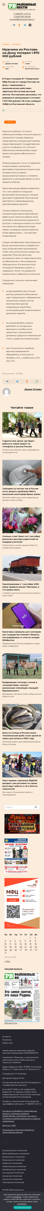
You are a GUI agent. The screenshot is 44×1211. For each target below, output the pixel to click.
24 (6, 950)
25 (11, 950)
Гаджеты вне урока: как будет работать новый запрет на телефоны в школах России (18, 444)
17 (5, 947)
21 (26, 947)
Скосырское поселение (13, 1173)
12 (15, 944)
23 (36, 947)
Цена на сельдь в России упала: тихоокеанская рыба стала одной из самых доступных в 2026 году (21, 736)
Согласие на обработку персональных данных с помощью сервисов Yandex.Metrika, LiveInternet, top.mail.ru (19, 1113)
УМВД (20, 374)
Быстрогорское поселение (14, 1150)
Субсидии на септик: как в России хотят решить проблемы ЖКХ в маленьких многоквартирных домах (21, 491)
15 (30, 944)
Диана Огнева (33, 389)
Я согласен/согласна (23, 1207)
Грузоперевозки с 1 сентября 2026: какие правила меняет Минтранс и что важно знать (20, 587)
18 (11, 947)
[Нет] (41, 1201)
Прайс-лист (7, 1043)
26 (16, 950)
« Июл (7, 961)
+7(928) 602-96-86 (22, 17)
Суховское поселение (12, 1176)
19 (15, 947)
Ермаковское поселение (13, 1157)
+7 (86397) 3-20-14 (22, 14)
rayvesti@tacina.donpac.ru (22, 19)
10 (6, 944)
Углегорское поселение (13, 1182)
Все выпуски (10, 1023)
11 (10, 944)
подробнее (17, 1197)
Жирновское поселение (13, 1160)
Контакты (6, 1037)
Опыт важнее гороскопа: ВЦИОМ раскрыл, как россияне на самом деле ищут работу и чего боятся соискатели (19, 784)
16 (35, 944)
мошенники (9, 374)
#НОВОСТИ (10, 122)
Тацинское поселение (12, 1179)
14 (26, 944)
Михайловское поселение (14, 1170)
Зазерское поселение (12, 1163)
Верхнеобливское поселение (15, 1154)
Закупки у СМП (9, 1125)
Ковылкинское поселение (14, 1166)
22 (31, 947)
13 (21, 944)
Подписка (6, 1040)
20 (21, 947)
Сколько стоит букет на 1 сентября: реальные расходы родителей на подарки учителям (21, 539)
